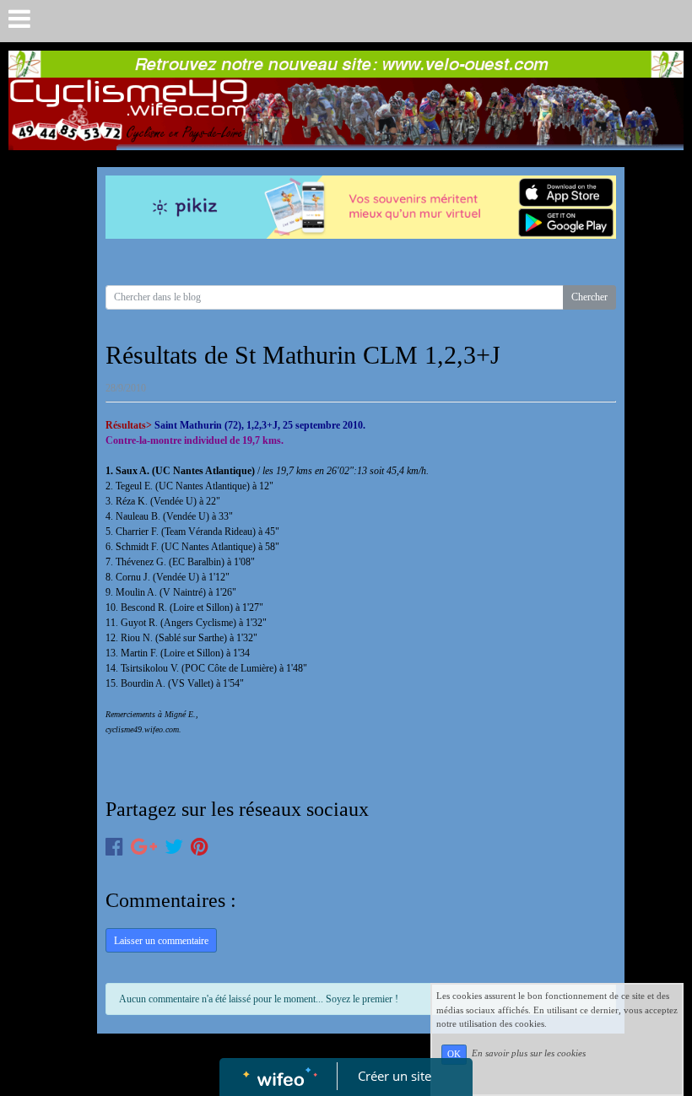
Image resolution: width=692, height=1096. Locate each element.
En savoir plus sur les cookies (529, 1054)
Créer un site (394, 1075)
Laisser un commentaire (161, 941)
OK (454, 1054)
